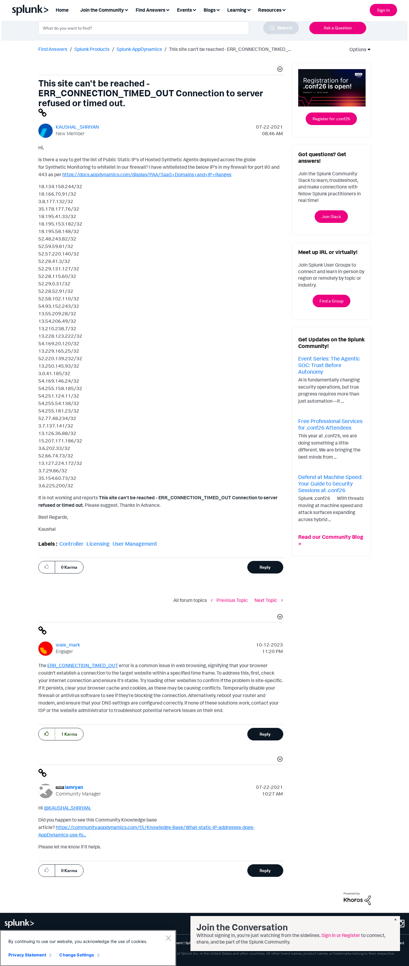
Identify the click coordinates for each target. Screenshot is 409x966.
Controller (71, 543)
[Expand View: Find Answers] (168, 9)
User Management (135, 543)
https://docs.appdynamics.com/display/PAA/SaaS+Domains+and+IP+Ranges (146, 174)
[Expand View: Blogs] (218, 9)
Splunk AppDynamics (139, 49)
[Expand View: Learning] (249, 9)
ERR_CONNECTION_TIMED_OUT (82, 665)
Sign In (383, 10)
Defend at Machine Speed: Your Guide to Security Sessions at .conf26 (330, 483)
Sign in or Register (340, 935)
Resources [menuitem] (269, 10)
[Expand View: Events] (194, 9)
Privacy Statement (27, 954)
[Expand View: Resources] (284, 9)
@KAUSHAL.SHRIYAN (67, 808)
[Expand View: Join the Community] (126, 9)
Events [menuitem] (184, 10)
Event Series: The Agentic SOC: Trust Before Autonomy (329, 365)
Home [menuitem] (62, 10)
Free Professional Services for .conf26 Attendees (330, 424)
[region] (88, 948)
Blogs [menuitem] (210, 10)
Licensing (98, 543)
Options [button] (356, 49)
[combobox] (168, 28)
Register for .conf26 (331, 118)
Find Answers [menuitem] (150, 10)
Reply (265, 567)
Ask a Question (338, 27)
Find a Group (331, 300)
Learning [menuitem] (236, 10)
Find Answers (52, 49)
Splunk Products (92, 49)
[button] (279, 70)
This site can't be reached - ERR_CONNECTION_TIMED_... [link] (230, 49)
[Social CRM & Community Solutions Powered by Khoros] (357, 898)
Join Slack (331, 216)
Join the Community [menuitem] (102, 10)
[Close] (168, 938)
